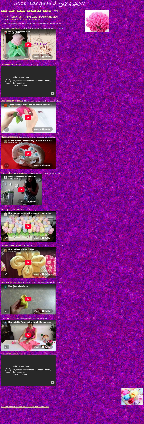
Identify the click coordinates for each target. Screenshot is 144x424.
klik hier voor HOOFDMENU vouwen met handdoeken (20, 19)
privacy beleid (58, 11)
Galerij (12, 10)
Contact (21, 10)
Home (4, 10)
